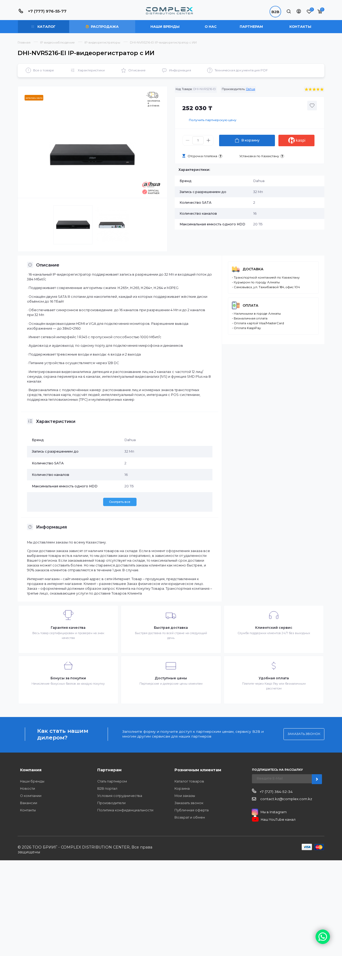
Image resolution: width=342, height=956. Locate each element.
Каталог (46, 27)
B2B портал (107, 789)
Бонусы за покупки (68, 678)
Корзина (182, 789)
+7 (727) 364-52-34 (276, 791)
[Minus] (187, 140)
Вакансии (28, 803)
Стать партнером (112, 781)
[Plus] (208, 140)
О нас (211, 27)
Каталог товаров (189, 781)
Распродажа (104, 27)
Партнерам (251, 27)
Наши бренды (165, 27)
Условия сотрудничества (119, 796)
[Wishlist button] (312, 105)
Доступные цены (171, 678)
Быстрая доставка (171, 628)
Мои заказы (184, 796)
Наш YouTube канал (278, 820)
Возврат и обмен (189, 817)
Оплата (250, 305)
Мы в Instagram (274, 812)
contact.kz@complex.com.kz (285, 799)
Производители (111, 803)
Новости (27, 789)
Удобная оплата (274, 678)
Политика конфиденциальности (125, 810)
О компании (30, 796)
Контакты (300, 27)
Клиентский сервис (273, 628)
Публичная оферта (191, 810)
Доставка (253, 269)
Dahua (250, 89)
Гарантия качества (68, 628)
